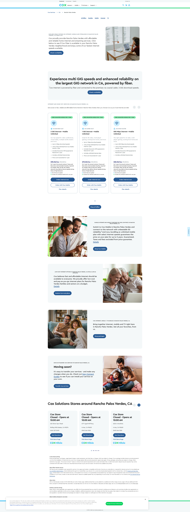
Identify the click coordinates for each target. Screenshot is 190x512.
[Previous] (134, 107)
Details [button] (96, 242)
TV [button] (108, 18)
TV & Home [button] (84, 5)
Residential (61, 1)
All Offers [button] (83, 18)
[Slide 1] (91, 450)
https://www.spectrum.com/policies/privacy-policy (21, 505)
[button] (123, 5)
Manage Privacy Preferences (114, 503)
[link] (56, 53)
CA (59, 12)
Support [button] (92, 5)
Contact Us (127, 1)
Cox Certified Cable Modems (56, 471)
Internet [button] (69, 5)
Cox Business (68, 1)
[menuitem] (70, 6)
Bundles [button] (90, 18)
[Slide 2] (93, 450)
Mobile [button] (76, 5)
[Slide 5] (98, 450)
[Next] (138, 107)
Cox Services (51, 12)
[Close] (145, 499)
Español (74, 1)
